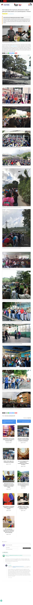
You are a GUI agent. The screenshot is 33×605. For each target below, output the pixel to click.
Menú (1, 1)
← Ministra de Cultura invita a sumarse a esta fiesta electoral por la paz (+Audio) (9, 421)
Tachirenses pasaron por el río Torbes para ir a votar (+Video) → (24, 421)
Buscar (31, 1)
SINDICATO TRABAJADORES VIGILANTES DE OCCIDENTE (18, 566)
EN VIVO (5, 1)
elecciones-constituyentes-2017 (10, 415)
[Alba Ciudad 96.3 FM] (16, 4)
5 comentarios (11, 13)
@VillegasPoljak (14, 46)
